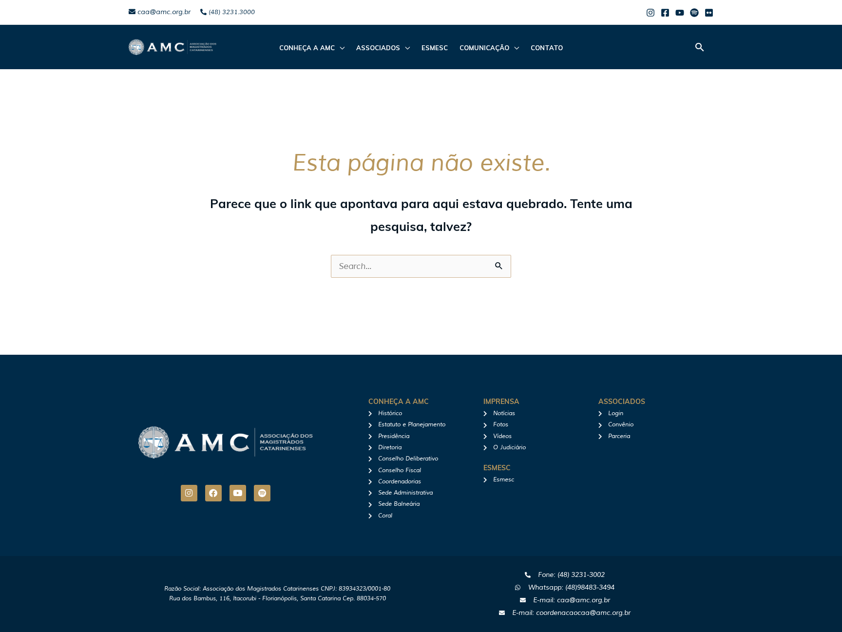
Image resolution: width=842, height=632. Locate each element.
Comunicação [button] (484, 48)
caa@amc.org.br (163, 12)
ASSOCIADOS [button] (378, 48)
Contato (547, 48)
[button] (700, 47)
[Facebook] (665, 12)
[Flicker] (709, 12)
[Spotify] (694, 12)
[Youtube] (679, 12)
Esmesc (434, 48)
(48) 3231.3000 (231, 12)
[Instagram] (650, 12)
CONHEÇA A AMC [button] (307, 48)
